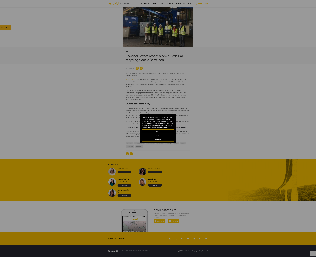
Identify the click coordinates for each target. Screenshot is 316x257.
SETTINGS (158, 140)
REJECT (158, 135)
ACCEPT (158, 131)
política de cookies (162, 127)
